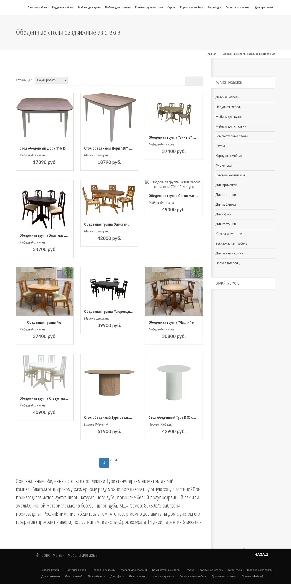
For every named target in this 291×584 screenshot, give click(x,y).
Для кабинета (226, 204)
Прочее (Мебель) (96, 424)
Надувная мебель (228, 107)
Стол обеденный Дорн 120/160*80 (110, 148)
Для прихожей (226, 185)
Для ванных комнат (230, 253)
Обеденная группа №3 (44, 322)
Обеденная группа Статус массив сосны (51, 398)
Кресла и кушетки (229, 234)
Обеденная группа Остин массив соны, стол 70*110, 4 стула (195, 195)
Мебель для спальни (231, 126)
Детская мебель (227, 97)
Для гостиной (226, 195)
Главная (211, 53)
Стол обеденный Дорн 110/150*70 (46, 148)
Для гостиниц (226, 224)
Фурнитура (224, 165)
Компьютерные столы (232, 136)
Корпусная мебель (229, 156)
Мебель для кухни (32, 155)
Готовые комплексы (230, 175)
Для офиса (223, 214)
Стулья (221, 146)
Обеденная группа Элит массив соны (49, 235)
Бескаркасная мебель (231, 243)
